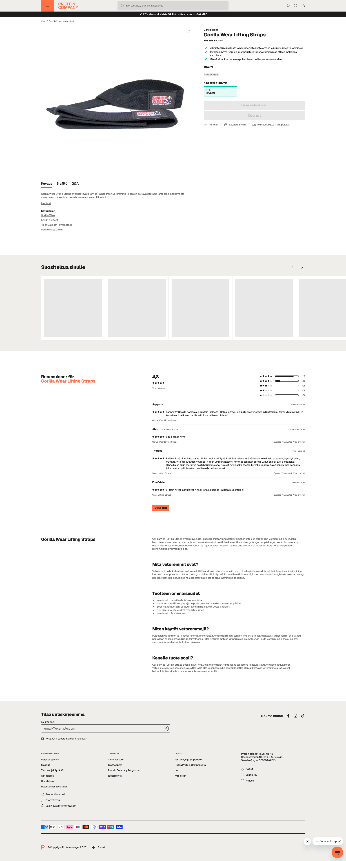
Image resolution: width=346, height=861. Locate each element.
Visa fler (160, 508)
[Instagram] (295, 715)
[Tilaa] (166, 728)
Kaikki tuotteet (49, 220)
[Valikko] (47, 6)
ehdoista (80, 738)
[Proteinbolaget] (68, 6)
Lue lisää (46, 203)
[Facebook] (288, 715)
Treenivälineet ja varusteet (61, 21)
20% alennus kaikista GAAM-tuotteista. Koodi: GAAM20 (175, 14)
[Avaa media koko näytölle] (118, 102)
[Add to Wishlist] (189, 31)
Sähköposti (47, 722)
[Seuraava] (301, 267)
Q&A (75, 183)
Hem (43, 21)
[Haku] (122, 6)
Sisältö (62, 183)
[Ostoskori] (303, 6)
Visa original (299, 442)
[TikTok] (303, 715)
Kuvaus (46, 183)
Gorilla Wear (211, 29)
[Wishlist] (295, 6)
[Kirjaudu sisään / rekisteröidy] (288, 6)
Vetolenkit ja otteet (52, 229)
